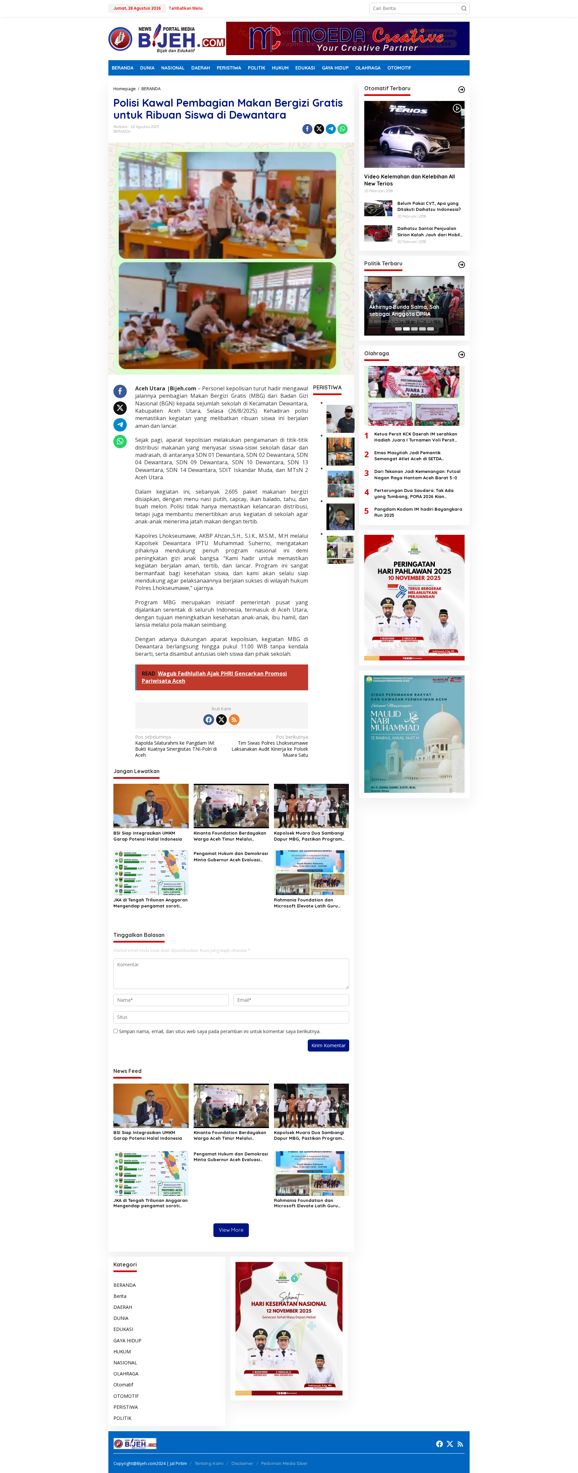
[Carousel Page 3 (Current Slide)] (414, 329)
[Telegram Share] (331, 129)
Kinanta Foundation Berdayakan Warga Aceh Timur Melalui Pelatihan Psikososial (230, 836)
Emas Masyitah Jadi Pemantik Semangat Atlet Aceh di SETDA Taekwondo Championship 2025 (409, 456)
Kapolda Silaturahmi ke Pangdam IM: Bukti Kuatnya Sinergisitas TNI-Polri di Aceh (176, 746)
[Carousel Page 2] (406, 329)
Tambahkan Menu (186, 8)
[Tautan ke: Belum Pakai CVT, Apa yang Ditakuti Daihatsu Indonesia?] (378, 207)
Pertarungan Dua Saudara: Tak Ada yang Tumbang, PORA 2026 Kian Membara (414, 493)
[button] (464, 8)
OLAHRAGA (125, 1373)
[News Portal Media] (166, 38)
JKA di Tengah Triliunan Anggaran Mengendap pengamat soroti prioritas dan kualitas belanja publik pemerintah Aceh (150, 903)
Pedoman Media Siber (284, 1463)
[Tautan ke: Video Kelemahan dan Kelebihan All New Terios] (414, 134)
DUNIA (120, 1318)
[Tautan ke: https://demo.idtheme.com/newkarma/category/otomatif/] (462, 90)
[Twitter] (221, 719)
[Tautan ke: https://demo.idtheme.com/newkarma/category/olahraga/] (462, 355)
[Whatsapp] (343, 129)
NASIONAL (125, 1362)
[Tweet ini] (319, 129)
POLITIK (122, 1418)
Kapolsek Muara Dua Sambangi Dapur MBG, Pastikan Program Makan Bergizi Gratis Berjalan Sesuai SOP (309, 836)
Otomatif (123, 1384)
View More (231, 1230)
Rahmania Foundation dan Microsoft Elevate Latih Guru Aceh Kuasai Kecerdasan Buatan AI (310, 903)
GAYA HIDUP (127, 1340)
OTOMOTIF (126, 1396)
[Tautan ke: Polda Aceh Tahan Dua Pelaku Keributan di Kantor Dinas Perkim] (340, 418)
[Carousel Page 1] (398, 329)
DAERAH (122, 1307)
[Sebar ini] (307, 129)
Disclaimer (242, 1463)
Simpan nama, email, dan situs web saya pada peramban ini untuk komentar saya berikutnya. (219, 1031)
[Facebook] (208, 719)
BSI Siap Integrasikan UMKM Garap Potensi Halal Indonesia (147, 836)
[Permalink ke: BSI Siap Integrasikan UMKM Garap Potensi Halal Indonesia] (151, 806)
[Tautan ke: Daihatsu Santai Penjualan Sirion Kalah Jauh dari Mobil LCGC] (378, 233)
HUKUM (122, 1351)
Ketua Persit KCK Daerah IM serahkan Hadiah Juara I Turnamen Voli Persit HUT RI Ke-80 (415, 437)
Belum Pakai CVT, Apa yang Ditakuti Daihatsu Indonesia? (429, 206)
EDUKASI (123, 1329)
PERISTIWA (125, 1407)
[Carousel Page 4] (422, 329)
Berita (119, 1296)
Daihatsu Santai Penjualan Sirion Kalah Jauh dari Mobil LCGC (428, 231)
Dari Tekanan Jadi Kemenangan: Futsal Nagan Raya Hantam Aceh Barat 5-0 (417, 474)
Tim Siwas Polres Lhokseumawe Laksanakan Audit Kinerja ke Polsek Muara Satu (269, 746)
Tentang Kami (209, 1463)
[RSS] (234, 719)
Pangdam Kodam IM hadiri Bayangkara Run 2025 (418, 512)
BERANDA (121, 131)
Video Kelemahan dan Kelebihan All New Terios (409, 180)
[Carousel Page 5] (430, 329)
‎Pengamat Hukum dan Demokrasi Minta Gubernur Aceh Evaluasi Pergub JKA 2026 (231, 856)
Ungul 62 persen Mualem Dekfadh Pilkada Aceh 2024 (412, 306)
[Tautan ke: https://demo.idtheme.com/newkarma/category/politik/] (462, 265)
